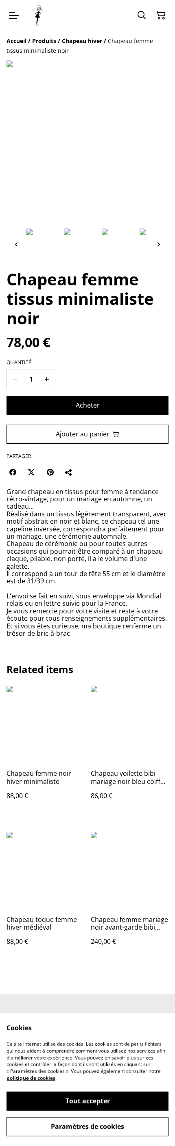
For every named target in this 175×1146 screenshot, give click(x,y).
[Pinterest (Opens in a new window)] (50, 472)
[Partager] (69, 472)
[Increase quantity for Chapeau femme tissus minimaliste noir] (47, 379)
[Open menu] (14, 15)
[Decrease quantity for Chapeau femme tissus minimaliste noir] (15, 379)
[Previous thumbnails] (16, 244)
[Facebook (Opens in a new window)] (13, 472)
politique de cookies (31, 1078)
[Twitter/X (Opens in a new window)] (31, 472)
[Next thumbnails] (158, 244)
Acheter (88, 405)
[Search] (141, 15)
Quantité (19, 362)
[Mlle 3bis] (38, 15)
